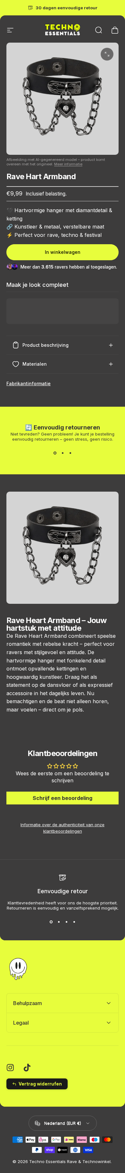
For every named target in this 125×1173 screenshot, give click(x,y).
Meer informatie (68, 164)
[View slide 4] (74, 922)
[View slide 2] (62, 453)
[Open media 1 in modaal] (107, 54)
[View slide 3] (70, 453)
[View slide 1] (55, 453)
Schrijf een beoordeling (62, 798)
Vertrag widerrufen (40, 1083)
